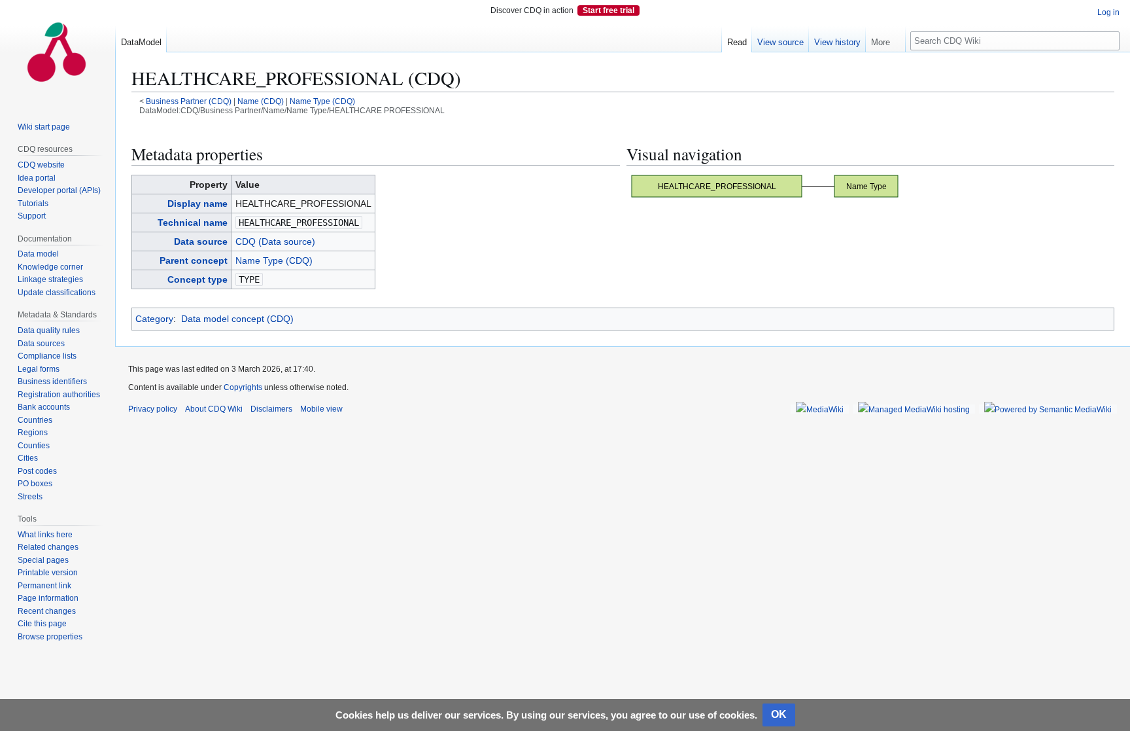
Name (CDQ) (260, 101)
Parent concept (194, 260)
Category (154, 318)
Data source (201, 241)
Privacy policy (152, 409)
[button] (885, 39)
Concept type (197, 279)
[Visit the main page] (57, 52)
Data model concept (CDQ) (237, 318)
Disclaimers (271, 409)
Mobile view (321, 409)
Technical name (193, 222)
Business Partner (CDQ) (188, 101)
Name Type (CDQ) (322, 101)
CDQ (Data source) (275, 241)
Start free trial (608, 10)
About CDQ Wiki (214, 409)
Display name (197, 203)
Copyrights (243, 387)
